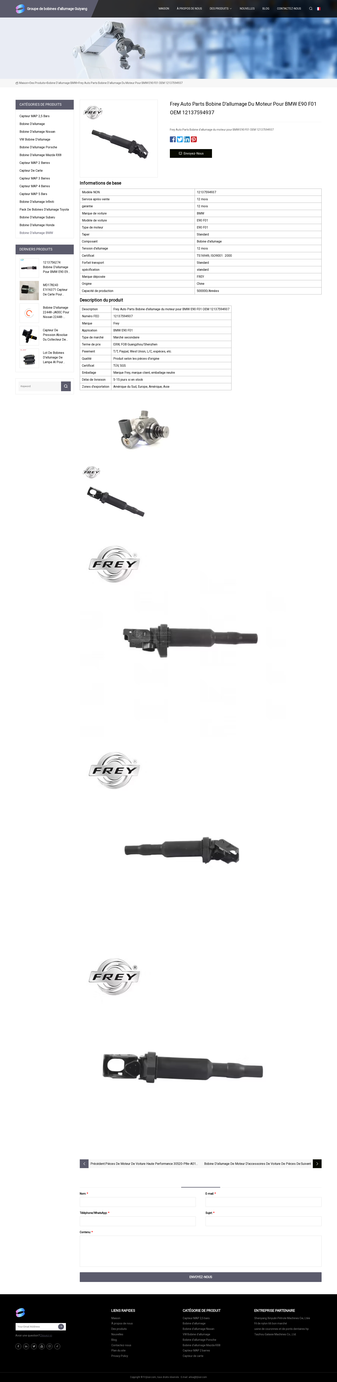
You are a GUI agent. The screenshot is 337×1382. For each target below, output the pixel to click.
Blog (266, 8)
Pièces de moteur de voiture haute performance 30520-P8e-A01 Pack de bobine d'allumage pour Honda (150, 1164)
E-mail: (211, 1193)
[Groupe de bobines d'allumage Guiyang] (34, 1312)
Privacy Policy (119, 1355)
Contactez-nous (289, 8)
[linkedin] (26, 1346)
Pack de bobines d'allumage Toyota (44, 209)
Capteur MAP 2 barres (35, 163)
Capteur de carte (31, 170)
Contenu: (86, 1232)
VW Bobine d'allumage (35, 139)
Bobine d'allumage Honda (37, 225)
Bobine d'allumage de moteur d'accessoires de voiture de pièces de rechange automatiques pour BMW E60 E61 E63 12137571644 (252, 1164)
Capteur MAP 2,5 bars (35, 116)
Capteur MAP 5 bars (33, 194)
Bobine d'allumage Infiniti (37, 202)
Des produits (219, 8)
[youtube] (42, 1346)
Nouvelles (247, 8)
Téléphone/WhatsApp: (94, 1212)
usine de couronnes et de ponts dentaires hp (281, 1328)
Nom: (84, 1193)
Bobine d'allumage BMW (62, 82)
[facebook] (18, 1346)
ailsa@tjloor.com (198, 1377)
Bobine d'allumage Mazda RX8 (40, 155)
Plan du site (118, 1350)
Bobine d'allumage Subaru (37, 217)
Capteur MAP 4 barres (35, 186)
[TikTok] (57, 1346)
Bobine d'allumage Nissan (37, 132)
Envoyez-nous (194, 153)
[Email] (61, 1327)
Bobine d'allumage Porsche (38, 147)
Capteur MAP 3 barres (35, 178)
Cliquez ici (46, 1335)
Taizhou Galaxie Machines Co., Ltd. (275, 1334)
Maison (164, 8)
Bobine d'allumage (32, 124)
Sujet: (210, 1212)
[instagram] (49, 1346)
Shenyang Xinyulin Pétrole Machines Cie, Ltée (282, 1318)
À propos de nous (189, 8)
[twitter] (34, 1346)
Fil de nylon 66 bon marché (270, 1323)
